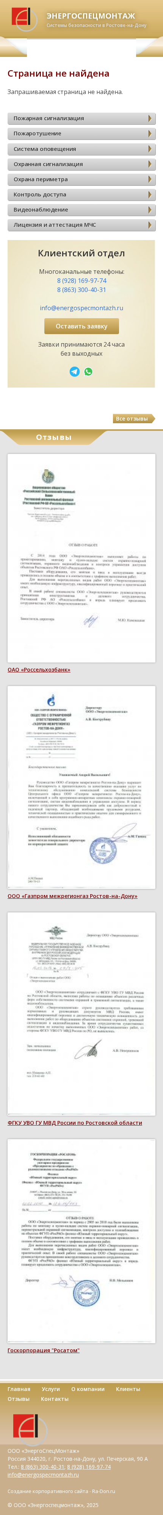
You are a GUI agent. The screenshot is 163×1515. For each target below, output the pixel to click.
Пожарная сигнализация (49, 118)
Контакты (55, 1398)
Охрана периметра (41, 179)
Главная (19, 1389)
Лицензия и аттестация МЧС (55, 224)
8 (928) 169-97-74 (81, 280)
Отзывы (19, 1398)
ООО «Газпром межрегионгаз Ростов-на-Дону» (73, 896)
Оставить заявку (82, 326)
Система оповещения (45, 148)
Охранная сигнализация (48, 164)
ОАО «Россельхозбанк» (39, 669)
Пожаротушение (37, 133)
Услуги (51, 1389)
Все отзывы (132, 418)
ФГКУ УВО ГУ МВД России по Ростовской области (75, 1122)
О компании (88, 1389)
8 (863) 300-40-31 (81, 290)
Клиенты (128, 1389)
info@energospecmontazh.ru (81, 308)
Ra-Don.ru (103, 1491)
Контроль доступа (40, 194)
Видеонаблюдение (41, 209)
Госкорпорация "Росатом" (44, 1350)
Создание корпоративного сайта (48, 1491)
